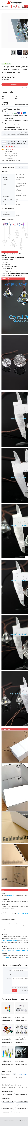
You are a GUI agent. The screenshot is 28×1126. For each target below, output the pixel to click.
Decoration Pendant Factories (10, 1105)
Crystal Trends (6, 1112)
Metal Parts (4, 1077)
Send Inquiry (14, 84)
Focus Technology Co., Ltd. (18, 1120)
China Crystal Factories (8, 1101)
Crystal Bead (22, 10)
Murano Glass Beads (7, 1094)
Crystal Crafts (15, 10)
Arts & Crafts (8, 10)
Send (14, 990)
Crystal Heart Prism (19, 1077)
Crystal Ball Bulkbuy (17, 1112)
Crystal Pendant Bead (21, 1108)
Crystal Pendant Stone (8, 1108)
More (2, 1115)
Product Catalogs (22, 1074)
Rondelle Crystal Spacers (21, 1094)
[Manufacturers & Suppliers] (14, 2)
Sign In (3, 160)
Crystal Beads (4, 1080)
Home (2, 10)
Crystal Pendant (19, 1080)
